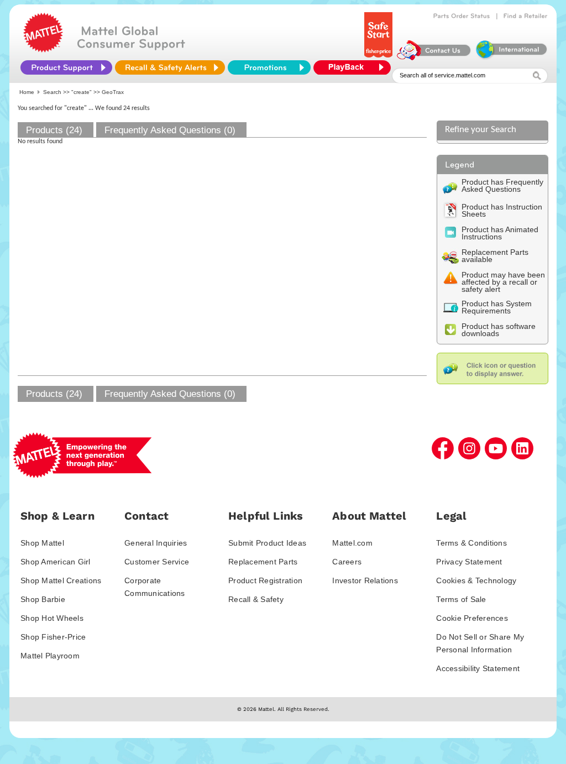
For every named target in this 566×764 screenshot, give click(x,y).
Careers (346, 561)
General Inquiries (155, 542)
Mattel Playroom (50, 655)
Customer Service (156, 561)
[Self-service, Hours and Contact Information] (434, 57)
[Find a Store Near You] (526, 16)
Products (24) (54, 130)
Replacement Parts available (495, 256)
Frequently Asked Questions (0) (169, 130)
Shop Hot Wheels (51, 618)
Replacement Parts (262, 561)
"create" (81, 92)
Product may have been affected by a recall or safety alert (503, 282)
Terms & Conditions (471, 542)
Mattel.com (352, 542)
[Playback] (354, 67)
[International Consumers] (511, 57)
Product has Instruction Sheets (502, 210)
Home (26, 92)
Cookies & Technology (476, 580)
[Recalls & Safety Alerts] (170, 67)
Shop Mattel (42, 542)
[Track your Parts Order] (461, 16)
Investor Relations (365, 580)
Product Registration (265, 580)
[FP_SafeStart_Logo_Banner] (379, 57)
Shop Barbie (42, 599)
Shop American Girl (55, 561)
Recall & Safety (256, 599)
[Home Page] (43, 49)
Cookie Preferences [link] (472, 618)
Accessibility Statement (478, 668)
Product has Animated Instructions (500, 233)
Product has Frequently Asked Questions (502, 185)
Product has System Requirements (497, 307)
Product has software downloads (499, 330)
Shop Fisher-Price (53, 636)
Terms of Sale (461, 599)
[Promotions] (269, 67)
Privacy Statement (469, 561)
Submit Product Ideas (267, 542)
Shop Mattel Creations (60, 580)
